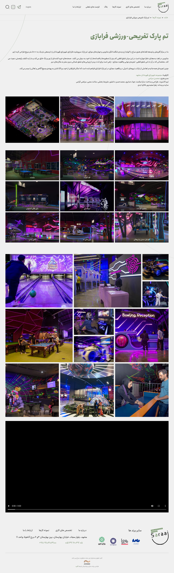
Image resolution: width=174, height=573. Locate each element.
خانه (166, 17)
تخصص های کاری (133, 6)
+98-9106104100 (47, 543)
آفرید (76, 566)
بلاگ (106, 6)
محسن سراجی (154, 78)
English (28, 7)
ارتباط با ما (77, 6)
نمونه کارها (116, 6)
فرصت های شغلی (93, 6)
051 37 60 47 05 (74, 543)
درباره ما (147, 6)
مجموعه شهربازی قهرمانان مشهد (149, 75)
